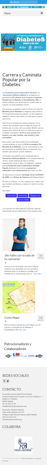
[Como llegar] (23, 297)
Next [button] (44, 42)
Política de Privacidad (27, 458)
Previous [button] (3, 42)
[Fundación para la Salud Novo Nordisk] (31, 356)
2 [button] (23, 65)
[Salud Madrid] (16, 355)
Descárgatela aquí (35, 211)
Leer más (37, 274)
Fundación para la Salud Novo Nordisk (20, 93)
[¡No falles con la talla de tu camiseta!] (23, 234)
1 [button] (20, 65)
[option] (23, 42)
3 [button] (26, 65)
